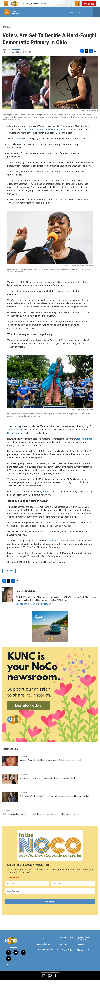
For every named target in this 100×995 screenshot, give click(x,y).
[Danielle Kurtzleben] (7, 594)
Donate (90, 3)
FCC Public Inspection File (65, 939)
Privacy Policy (62, 945)
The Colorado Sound (85, 950)
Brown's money (14, 433)
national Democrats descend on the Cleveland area (45, 129)
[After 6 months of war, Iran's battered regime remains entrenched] (10, 779)
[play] (7, 12)
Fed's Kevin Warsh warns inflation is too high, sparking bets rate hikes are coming (54, 796)
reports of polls (84, 438)
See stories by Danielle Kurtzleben (33, 603)
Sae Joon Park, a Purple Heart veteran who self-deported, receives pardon (51, 760)
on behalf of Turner (51, 491)
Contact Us (81, 945)
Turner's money (14, 429)
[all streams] (96, 12)
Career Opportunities (45, 949)
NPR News (6, 27)
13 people (18, 138)
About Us (40, 938)
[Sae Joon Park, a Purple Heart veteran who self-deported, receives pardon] (10, 761)
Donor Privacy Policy (64, 950)
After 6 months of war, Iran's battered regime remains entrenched (47, 778)
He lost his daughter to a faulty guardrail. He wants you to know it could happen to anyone (40, 814)
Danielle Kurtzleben (18, 49)
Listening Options (43, 944)
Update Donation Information (83, 939)
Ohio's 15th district (57, 540)
